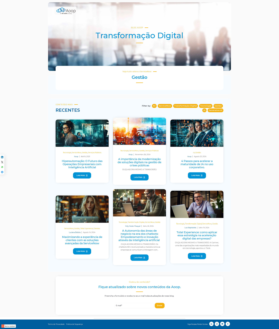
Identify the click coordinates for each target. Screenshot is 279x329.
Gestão (218, 106)
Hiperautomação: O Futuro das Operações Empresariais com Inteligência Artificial (82, 164)
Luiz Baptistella (190, 228)
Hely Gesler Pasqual (132, 226)
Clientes (97, 229)
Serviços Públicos (94, 153)
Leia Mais (81, 175)
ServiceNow (165, 106)
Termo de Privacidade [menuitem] (56, 324)
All (154, 106)
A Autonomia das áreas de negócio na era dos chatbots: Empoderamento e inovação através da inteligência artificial (139, 235)
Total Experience (86, 229)
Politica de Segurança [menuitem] (74, 324)
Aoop (76, 156)
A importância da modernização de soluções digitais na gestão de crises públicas (139, 162)
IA (204, 110)
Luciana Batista (75, 232)
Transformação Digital (185, 106)
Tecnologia (205, 106)
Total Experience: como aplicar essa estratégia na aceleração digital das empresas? (197, 235)
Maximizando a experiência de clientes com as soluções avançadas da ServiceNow (82, 240)
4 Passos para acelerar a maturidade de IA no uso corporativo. (197, 164)
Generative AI (215, 110)
